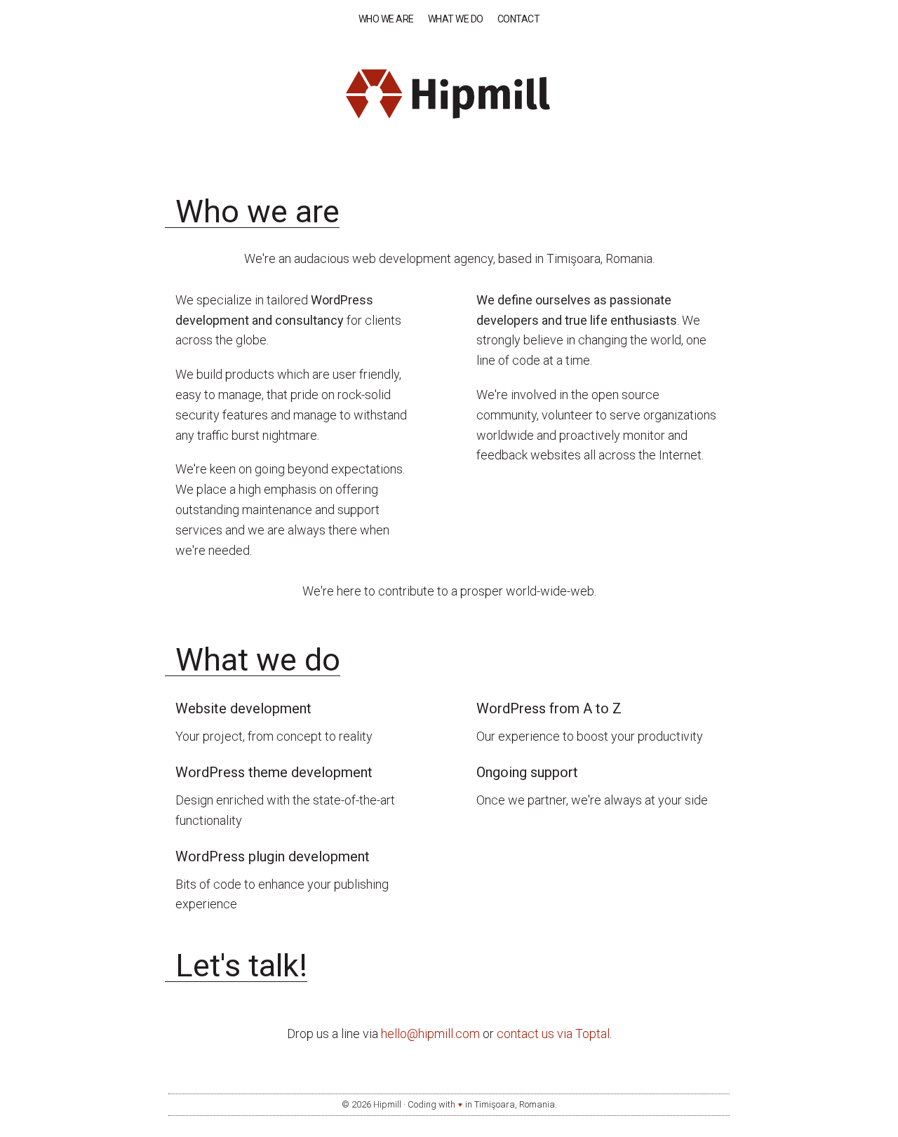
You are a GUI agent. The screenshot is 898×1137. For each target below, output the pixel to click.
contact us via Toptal (553, 1033)
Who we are (386, 19)
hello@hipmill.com (430, 1033)
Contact (518, 19)
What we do (455, 19)
